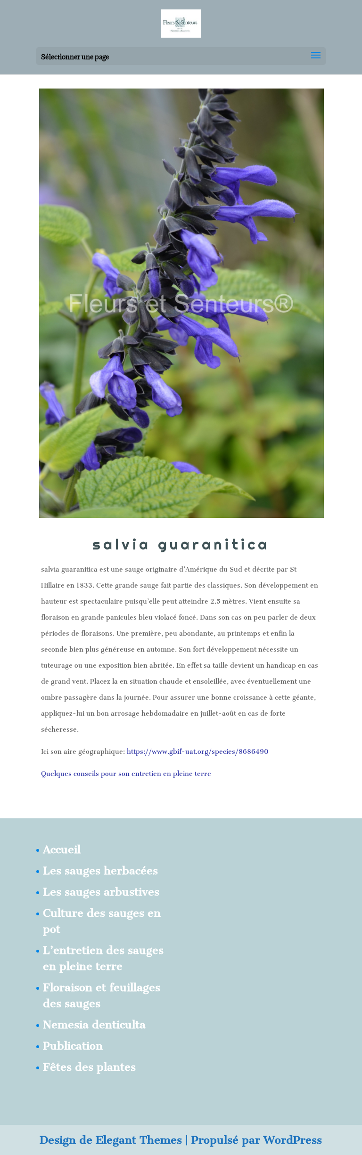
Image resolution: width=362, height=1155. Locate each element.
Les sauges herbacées (100, 870)
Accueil (62, 849)
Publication (73, 1045)
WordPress (292, 1140)
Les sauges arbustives (101, 891)
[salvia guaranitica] (181, 514)
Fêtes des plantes (89, 1067)
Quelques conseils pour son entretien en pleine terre (126, 774)
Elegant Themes (139, 1140)
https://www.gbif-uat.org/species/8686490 (198, 752)
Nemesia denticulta (94, 1024)
